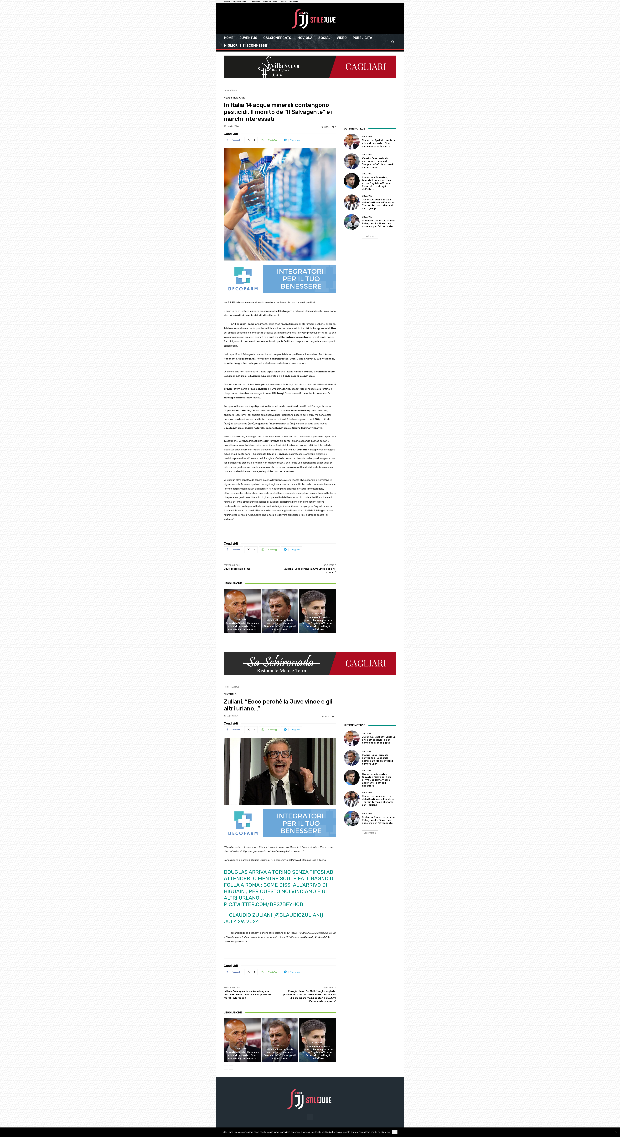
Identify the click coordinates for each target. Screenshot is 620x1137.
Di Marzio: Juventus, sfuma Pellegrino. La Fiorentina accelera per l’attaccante (378, 223)
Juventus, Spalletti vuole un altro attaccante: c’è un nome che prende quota (242, 626)
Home (226, 90)
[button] (392, 42)
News (234, 90)
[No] (616, 1132)
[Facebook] (310, 1117)
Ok (394, 1132)
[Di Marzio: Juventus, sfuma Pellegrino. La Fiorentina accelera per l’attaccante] (352, 222)
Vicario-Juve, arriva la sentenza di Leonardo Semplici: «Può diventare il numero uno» (280, 625)
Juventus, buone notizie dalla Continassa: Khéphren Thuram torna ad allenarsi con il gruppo (378, 204)
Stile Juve (238, 98)
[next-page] (231, 638)
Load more (369, 236)
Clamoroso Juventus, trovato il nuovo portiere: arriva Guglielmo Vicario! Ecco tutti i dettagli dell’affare (318, 623)
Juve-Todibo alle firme (237, 568)
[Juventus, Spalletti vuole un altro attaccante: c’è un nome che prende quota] (242, 611)
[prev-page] (226, 638)
